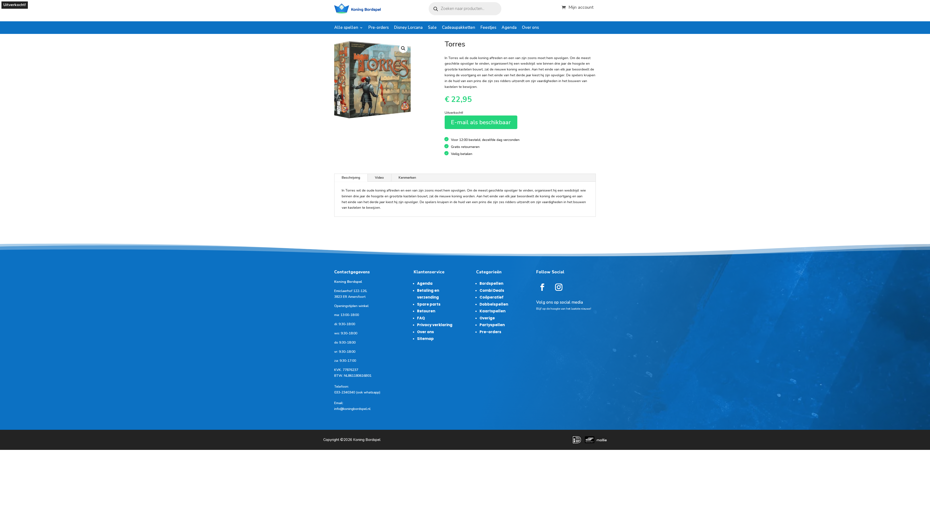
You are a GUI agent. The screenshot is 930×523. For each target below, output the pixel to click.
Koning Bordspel (366, 439)
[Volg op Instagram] (558, 287)
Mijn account (581, 6)
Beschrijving (351, 177)
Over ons (530, 28)
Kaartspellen (492, 311)
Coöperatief (492, 297)
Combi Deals (492, 290)
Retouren (426, 311)
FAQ (421, 318)
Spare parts (429, 304)
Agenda (509, 28)
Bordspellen (491, 283)
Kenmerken (407, 177)
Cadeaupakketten (458, 28)
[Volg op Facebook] (542, 287)
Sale (432, 28)
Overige (487, 318)
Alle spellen (346, 28)
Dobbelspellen (494, 304)
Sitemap (425, 338)
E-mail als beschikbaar (481, 122)
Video (379, 177)
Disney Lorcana (408, 28)
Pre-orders (378, 28)
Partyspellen (492, 324)
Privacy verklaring (434, 324)
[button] (403, 48)
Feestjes (488, 28)
